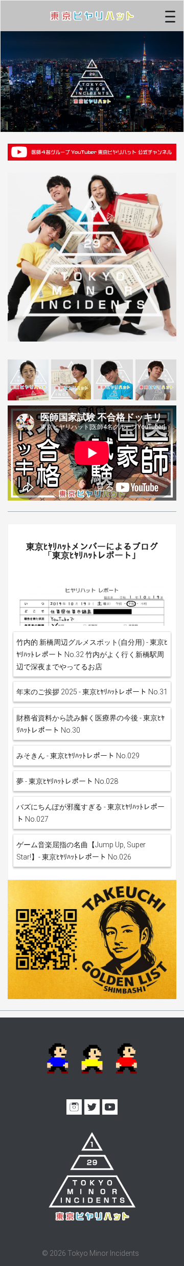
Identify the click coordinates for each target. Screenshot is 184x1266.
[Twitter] (92, 1107)
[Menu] (170, 16)
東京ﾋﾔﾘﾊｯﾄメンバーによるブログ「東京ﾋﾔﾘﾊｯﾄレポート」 (92, 550)
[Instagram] (74, 1107)
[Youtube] (110, 1107)
